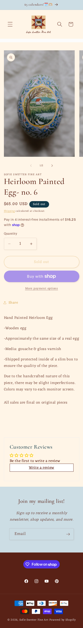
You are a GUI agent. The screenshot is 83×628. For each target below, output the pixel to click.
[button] (10, 24)
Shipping (9, 211)
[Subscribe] (68, 534)
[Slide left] (31, 165)
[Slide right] (52, 165)
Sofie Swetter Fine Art (33, 619)
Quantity (10, 234)
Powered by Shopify (62, 619)
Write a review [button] (41, 467)
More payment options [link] (41, 288)
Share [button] (13, 302)
